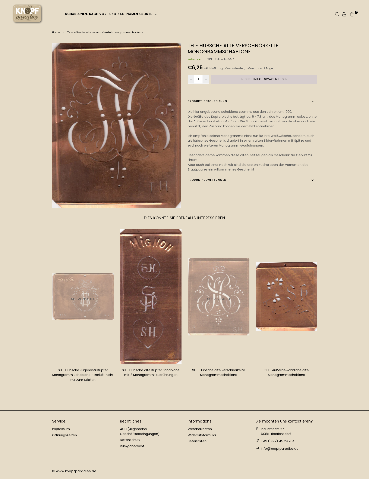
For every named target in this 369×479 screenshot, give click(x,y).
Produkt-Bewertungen (207, 180)
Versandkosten (234, 68)
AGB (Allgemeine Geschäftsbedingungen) (140, 431)
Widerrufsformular (202, 435)
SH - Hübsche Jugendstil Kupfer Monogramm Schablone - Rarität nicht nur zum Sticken (83, 375)
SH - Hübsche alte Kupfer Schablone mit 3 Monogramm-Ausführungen (151, 372)
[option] (116, 125)
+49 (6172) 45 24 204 (277, 441)
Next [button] (320, 307)
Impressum (61, 429)
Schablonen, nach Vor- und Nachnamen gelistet (110, 14)
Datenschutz (130, 439)
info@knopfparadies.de (280, 448)
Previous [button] (49, 307)
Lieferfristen (197, 441)
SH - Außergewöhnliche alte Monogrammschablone (287, 372)
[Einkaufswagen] (352, 14)
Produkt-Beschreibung (207, 101)
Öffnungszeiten (64, 435)
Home (56, 32)
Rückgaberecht (132, 446)
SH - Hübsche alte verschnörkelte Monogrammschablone (218, 372)
